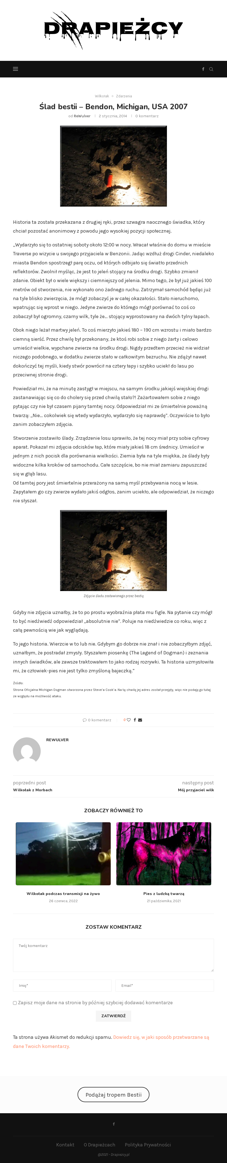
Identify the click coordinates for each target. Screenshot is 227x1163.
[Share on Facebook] (135, 720)
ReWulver (82, 116)
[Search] (211, 69)
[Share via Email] (140, 720)
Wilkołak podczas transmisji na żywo (63, 893)
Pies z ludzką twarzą (163, 893)
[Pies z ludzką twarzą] (163, 854)
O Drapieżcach (99, 1145)
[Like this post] (129, 720)
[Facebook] (203, 69)
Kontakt (65, 1145)
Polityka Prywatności (148, 1145)
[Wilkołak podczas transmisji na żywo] (63, 854)
